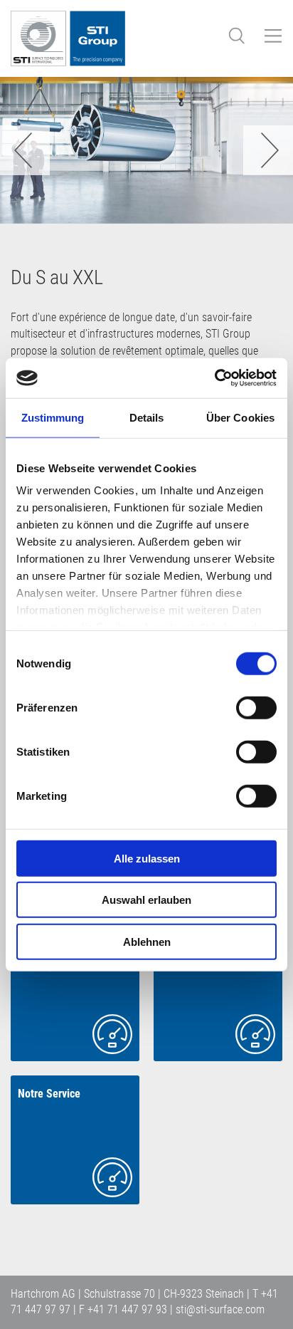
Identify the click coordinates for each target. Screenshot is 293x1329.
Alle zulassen (147, 858)
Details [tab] (146, 417)
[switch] (256, 707)
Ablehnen (147, 941)
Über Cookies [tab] (240, 417)
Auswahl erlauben (146, 900)
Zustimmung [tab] (53, 417)
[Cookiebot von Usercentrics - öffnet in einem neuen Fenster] (214, 378)
